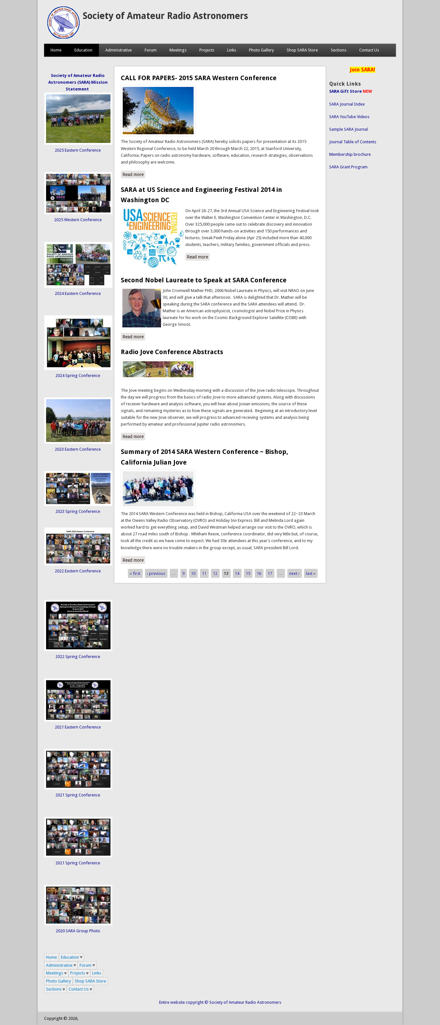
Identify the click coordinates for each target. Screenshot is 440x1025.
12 (215, 573)
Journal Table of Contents (352, 141)
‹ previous (156, 573)
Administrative (118, 50)
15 (248, 573)
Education (83, 50)
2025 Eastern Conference (78, 150)
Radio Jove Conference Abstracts (172, 352)
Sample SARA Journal (348, 129)
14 (237, 573)
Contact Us (369, 50)
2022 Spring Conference (77, 656)
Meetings (178, 50)
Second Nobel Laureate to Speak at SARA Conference (203, 280)
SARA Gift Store (345, 91)
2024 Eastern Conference (78, 293)
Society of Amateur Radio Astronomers (165, 16)
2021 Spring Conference (77, 795)
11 (204, 573)
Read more (133, 174)
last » (310, 573)
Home (56, 50)
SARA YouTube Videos (349, 116)
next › (294, 573)
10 (193, 573)
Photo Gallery (261, 50)
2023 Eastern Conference (78, 449)
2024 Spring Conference (77, 375)
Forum (151, 50)
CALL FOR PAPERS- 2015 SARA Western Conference (198, 78)
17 (270, 573)
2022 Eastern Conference (78, 571)
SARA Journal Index (347, 104)
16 (259, 573)
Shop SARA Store (302, 50)
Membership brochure (350, 154)
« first (135, 573)
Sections (338, 50)
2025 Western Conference (78, 219)
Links (231, 50)
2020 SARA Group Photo (78, 930)
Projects (206, 50)
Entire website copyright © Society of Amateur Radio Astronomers (220, 1002)
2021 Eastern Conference (78, 727)
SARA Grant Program (348, 167)
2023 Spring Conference (77, 511)
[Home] (63, 37)
